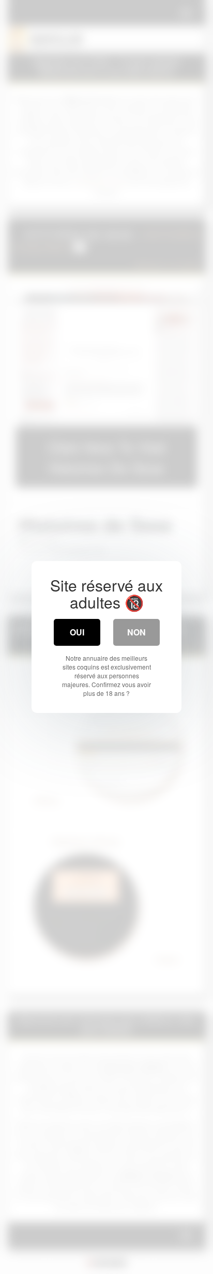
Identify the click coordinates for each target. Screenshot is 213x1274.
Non (136, 632)
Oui (77, 632)
